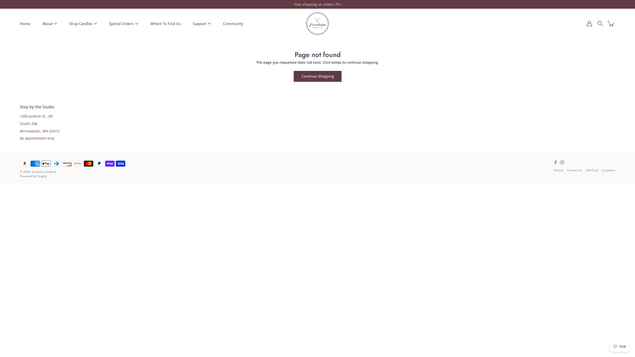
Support (199, 23)
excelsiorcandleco (44, 172)
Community (233, 23)
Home (25, 23)
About (47, 23)
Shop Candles (80, 23)
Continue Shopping (317, 76)
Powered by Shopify (33, 176)
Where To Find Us (165, 23)
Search (558, 170)
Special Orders (121, 23)
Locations (608, 170)
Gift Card (592, 170)
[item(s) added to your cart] (611, 24)
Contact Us (574, 170)
